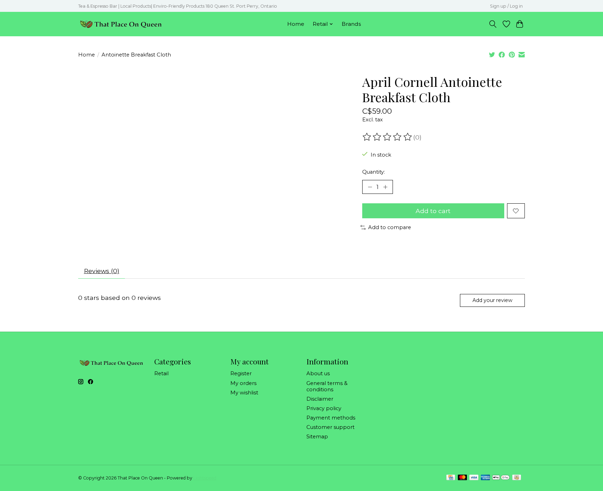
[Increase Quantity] (385, 187)
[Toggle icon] (493, 24)
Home (295, 24)
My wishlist (244, 393)
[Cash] (516, 478)
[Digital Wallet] (500, 478)
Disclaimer (319, 399)
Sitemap (317, 436)
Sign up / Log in (506, 6)
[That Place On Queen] (121, 23)
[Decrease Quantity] (370, 187)
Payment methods (330, 418)
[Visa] (473, 478)
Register (241, 373)
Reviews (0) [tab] (101, 270)
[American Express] (485, 478)
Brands (351, 24)
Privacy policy (323, 408)
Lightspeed (204, 478)
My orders (243, 383)
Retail (161, 373)
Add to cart (433, 210)
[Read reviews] (387, 137)
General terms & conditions (327, 386)
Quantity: (373, 172)
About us (318, 373)
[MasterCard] (462, 478)
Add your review (492, 300)
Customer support (330, 427)
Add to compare (389, 227)
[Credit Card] (450, 478)
